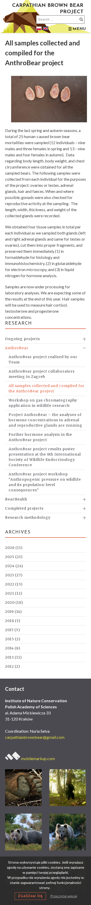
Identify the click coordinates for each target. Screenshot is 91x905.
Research (18, 323)
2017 (12, 630)
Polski (39, 28)
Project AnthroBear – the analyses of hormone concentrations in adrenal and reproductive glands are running (45, 420)
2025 (14, 557)
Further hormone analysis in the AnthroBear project (40, 437)
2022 (14, 584)
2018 (12, 620)
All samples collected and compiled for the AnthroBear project (46, 388)
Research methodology (28, 517)
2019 (13, 611)
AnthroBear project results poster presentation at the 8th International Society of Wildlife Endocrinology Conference (45, 457)
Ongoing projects (22, 339)
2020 (14, 602)
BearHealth (16, 499)
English (45, 28)
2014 (12, 648)
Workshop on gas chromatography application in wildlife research (43, 403)
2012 (12, 666)
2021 (13, 593)
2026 (14, 547)
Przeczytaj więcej (63, 896)
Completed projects (24, 508)
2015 (12, 639)
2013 (13, 657)
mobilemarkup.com (37, 758)
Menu (79, 29)
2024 (14, 566)
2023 (14, 575)
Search (81, 19)
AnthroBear (16, 348)
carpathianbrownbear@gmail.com (34, 737)
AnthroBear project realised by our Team (43, 359)
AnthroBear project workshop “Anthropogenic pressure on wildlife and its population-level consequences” (45, 482)
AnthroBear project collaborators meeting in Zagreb (42, 374)
